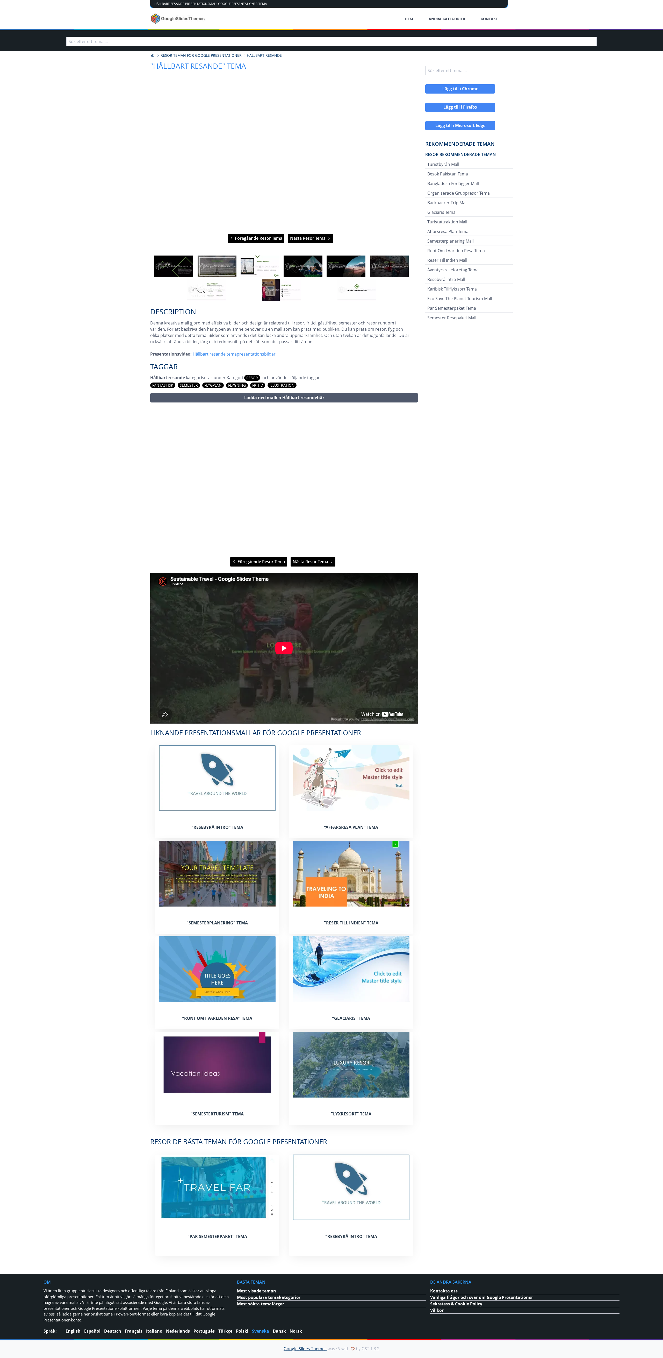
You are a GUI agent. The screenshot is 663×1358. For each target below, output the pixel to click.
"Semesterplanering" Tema (217, 923)
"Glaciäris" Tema (351, 1018)
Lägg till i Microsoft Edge (460, 125)
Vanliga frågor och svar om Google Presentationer (481, 1297)
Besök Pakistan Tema (447, 174)
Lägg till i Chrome (460, 88)
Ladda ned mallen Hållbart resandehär (284, 397)
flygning (237, 385)
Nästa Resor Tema (308, 238)
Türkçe (225, 1331)
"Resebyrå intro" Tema (217, 827)
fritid (257, 385)
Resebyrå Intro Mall (446, 279)
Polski (242, 1331)
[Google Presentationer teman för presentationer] (152, 55)
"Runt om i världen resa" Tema (217, 1018)
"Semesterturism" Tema (217, 1114)
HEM (409, 18)
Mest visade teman (256, 1291)
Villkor (437, 1310)
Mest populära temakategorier (268, 1297)
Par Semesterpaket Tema (451, 308)
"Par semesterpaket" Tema (217, 1236)
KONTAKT (489, 18)
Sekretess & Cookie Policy (456, 1304)
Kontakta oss (444, 1291)
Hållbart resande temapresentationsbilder (234, 354)
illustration (282, 385)
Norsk (296, 1331)
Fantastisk (162, 385)
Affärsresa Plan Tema (448, 231)
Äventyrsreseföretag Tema (453, 270)
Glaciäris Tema (441, 212)
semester (189, 385)
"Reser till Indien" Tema (351, 923)
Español (92, 1331)
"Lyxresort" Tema (351, 1114)
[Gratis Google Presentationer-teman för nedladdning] (178, 18)
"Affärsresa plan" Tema (351, 827)
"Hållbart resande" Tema (198, 66)
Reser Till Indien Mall (447, 260)
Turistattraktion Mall (447, 222)
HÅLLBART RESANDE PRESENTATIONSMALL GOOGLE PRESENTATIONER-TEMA (210, 4)
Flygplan (213, 385)
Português (204, 1331)
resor (252, 377)
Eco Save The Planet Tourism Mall (459, 298)
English (73, 1331)
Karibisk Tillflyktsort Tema (452, 289)
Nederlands (178, 1331)
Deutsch (112, 1331)
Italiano (154, 1331)
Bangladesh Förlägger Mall (453, 183)
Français (133, 1331)
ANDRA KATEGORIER (447, 18)
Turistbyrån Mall (443, 164)
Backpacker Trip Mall (447, 203)
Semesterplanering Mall (450, 241)
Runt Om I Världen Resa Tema (456, 250)
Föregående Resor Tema (258, 238)
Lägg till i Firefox (460, 107)
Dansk (279, 1331)
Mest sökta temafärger (260, 1304)
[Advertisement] (284, 480)
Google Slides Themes (305, 1349)
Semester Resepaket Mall (451, 318)
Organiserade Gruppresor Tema (458, 193)
